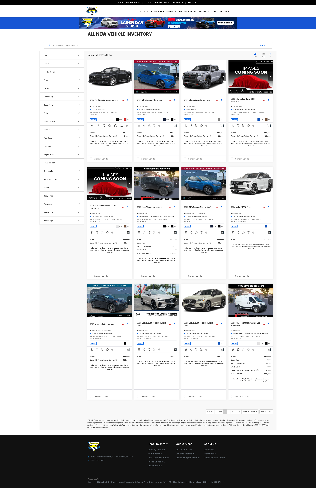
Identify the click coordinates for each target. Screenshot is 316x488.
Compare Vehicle (101, 159)
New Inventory (155, 453)
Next (245, 411)
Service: (156, 2)
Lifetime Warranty (185, 453)
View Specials (155, 465)
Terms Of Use (149, 482)
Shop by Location (156, 449)
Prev (219, 411)
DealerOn (106, 482)
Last (253, 411)
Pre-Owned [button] (157, 11)
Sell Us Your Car (184, 449)
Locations (209, 449)
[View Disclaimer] (127, 125)
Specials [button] (171, 11)
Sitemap (114, 482)
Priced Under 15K (156, 461)
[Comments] (175, 125)
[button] (129, 77)
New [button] (146, 11)
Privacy (121, 482)
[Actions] (127, 100)
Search (262, 45)
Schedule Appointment (188, 457)
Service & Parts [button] (188, 11)
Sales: (129, 2)
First (210, 411)
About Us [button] (204, 11)
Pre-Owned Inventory (159, 457)
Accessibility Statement (134, 482)
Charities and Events (214, 457)
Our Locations (220, 11)
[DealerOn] (94, 479)
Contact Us (210, 453)
